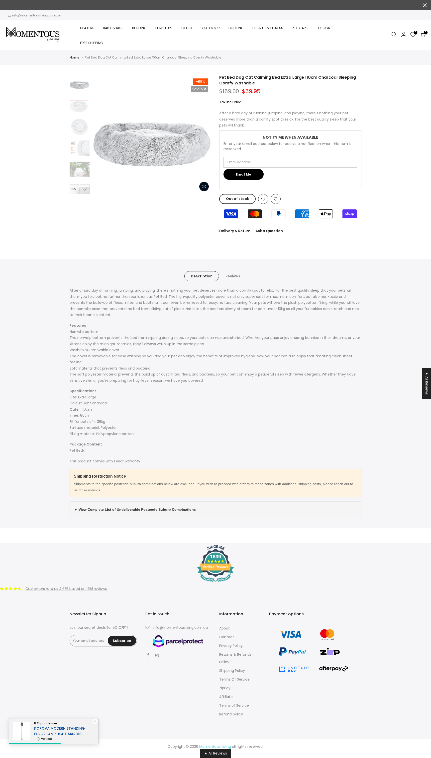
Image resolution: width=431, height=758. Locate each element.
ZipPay (224, 688)
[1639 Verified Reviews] (215, 583)
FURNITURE (164, 27)
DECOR (324, 27)
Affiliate (226, 696)
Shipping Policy (232, 670)
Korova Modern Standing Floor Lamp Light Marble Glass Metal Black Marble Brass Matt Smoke (59, 731)
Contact (226, 636)
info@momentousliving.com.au (36, 15)
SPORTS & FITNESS (267, 27)
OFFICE (187, 27)
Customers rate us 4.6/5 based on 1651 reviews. (66, 588)
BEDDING (139, 27)
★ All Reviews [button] (426, 383)
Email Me (243, 174)
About (224, 628)
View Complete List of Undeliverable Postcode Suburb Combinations (137, 509)
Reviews (232, 276)
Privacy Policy (231, 645)
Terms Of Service (234, 679)
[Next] (203, 134)
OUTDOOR (211, 27)
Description (202, 276)
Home (75, 57)
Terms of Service (234, 705)
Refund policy (231, 714)
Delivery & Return (234, 230)
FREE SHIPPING (91, 42)
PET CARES (301, 27)
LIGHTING (236, 27)
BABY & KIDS (113, 27)
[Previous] (100, 134)
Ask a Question (269, 230)
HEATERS (87, 27)
